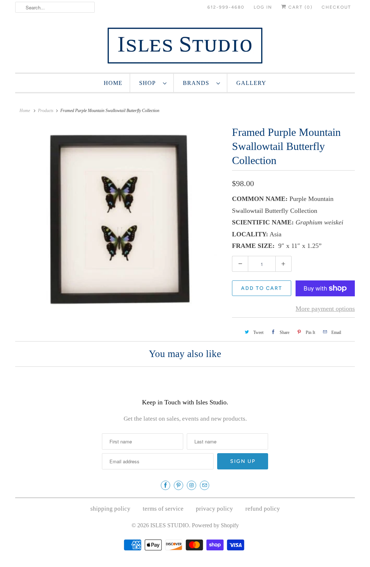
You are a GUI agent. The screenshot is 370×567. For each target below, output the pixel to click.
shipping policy (110, 508)
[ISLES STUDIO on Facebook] (165, 485)
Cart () (300, 7)
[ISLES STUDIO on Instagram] (191, 485)
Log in (263, 7)
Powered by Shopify (215, 525)
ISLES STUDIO (169, 525)
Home (113, 83)
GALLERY (251, 83)
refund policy (262, 508)
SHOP (149, 83)
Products (45, 110)
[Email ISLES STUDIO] (204, 485)
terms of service (163, 508)
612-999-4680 (226, 7)
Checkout (336, 7)
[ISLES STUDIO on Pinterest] (178, 485)
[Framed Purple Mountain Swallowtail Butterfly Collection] (120, 219)
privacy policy (214, 508)
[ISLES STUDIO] (185, 45)
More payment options (325, 308)
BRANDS (198, 83)
